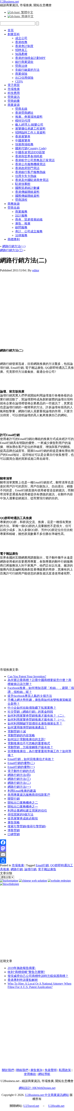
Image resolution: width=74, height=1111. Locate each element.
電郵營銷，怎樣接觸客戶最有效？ (30, 747)
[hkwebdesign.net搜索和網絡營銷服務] (9, 884)
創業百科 (14, 34)
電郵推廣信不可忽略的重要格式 (29, 743)
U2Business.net (9, 1)
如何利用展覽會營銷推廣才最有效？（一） (36, 719)
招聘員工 (21, 50)
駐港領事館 (22, 184)
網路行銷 (17, 869)
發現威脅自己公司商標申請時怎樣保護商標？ (38, 975)
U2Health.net (56, 1105)
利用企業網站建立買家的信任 (27, 810)
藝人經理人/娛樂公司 (29, 124)
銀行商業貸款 (24, 61)
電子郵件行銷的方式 (21, 771)
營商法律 (21, 65)
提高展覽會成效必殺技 (23, 818)
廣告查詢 (36, 1070)
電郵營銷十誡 (17, 731)
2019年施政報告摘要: (22, 968)
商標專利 (14, 239)
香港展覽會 (22, 136)
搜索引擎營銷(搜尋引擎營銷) (27, 826)
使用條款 (30, 1074)
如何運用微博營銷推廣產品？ (27, 727)
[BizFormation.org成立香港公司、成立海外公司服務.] (9, 880)
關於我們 (8, 1070)
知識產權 (21, 54)
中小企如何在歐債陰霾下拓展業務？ (32, 707)
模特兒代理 (22, 120)
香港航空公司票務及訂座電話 (35, 160)
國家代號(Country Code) (30, 148)
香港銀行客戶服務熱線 (30, 172)
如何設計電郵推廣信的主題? (26, 739)
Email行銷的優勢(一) (21, 767)
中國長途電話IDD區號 (30, 152)
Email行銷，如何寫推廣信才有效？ (31, 759)
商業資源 (14, 104)
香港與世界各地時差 (29, 156)
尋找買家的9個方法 (20, 814)
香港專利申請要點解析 (23, 979)
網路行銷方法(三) (11, 250)
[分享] (37, 860)
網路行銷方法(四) (19, 775)
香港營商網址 (24, 112)
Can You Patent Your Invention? (27, 676)
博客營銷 (14, 830)
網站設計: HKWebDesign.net (37, 1088)
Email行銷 (42, 865)
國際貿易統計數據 (27, 187)
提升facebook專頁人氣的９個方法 (30, 695)
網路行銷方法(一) (13, 246)
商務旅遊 (14, 203)
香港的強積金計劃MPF (30, 58)
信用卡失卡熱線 (25, 176)
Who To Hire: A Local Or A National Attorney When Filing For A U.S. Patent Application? (39, 985)
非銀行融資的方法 (27, 69)
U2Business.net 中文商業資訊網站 (47, 1094)
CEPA (19, 81)
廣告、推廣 (22, 223)
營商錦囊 (14, 100)
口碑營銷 (14, 834)
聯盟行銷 (14, 798)
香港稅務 (21, 42)
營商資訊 (14, 97)
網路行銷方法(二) (19, 782)
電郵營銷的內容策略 (21, 735)
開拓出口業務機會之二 (23, 802)
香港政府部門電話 (27, 168)
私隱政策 (65, 1070)
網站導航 (44, 1074)
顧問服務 (21, 227)
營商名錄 (21, 108)
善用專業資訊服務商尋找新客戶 (29, 794)
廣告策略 (14, 822)
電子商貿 (14, 85)
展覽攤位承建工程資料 (30, 128)
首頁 (11, 30)
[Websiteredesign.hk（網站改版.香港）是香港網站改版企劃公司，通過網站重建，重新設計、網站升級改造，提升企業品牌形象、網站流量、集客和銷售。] (59, 880)
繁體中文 (26, 12)
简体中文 (27, 16)
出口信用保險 (24, 77)
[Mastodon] (37, 848)
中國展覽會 (22, 140)
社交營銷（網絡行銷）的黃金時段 (30, 711)
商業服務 (21, 211)
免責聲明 (51, 1070)
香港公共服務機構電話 (30, 164)
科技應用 (14, 93)
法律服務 (21, 235)
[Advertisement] (37, 309)
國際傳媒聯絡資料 (27, 195)
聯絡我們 (22, 1070)
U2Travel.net (31, 1105)
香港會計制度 (24, 46)
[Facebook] (37, 842)
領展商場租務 (24, 144)
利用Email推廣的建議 (22, 790)
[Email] (37, 854)
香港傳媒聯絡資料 (27, 191)
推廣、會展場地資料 (29, 116)
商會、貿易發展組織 (29, 219)
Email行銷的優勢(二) (21, 763)
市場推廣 (14, 89)
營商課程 (21, 199)
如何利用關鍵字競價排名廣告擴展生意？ (35, 723)
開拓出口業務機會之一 (23, 806)
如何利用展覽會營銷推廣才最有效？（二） (36, 715)
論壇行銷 (30, 869)
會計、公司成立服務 (29, 231)
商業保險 (21, 73)
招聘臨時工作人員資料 (30, 132)
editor (35, 270)
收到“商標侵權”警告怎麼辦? (26, 972)
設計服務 (21, 215)
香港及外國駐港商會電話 (32, 180)
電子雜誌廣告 (47, 869)
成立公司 (21, 38)
